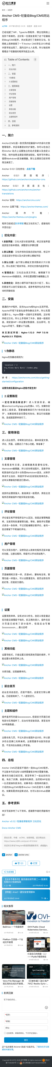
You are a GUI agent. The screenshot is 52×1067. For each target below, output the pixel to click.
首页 (3, 10)
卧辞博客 (19, 223)
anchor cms (23, 855)
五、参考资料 (13, 125)
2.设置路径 (13, 81)
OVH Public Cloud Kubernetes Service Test (37, 928)
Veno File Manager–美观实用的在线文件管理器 (13, 982)
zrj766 (4, 26)
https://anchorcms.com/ (28, 200)
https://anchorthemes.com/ (34, 206)
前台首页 (12, 113)
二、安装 (12, 74)
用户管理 (12, 98)
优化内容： (13, 69)
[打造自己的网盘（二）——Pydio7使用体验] (38, 944)
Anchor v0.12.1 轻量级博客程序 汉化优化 (21, 821)
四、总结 (12, 121)
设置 (10, 105)
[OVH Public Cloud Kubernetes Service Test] (38, 917)
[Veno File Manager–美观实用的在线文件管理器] (13, 971)
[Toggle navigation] (48, 3)
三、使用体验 (13, 86)
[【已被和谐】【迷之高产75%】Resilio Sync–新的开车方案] (38, 971)
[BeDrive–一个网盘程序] (13, 917)
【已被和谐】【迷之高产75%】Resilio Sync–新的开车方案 (38, 982)
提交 (26, 1040)
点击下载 (31, 169)
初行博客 (24, 1060)
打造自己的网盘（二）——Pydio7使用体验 (38, 955)
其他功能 (12, 109)
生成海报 (10, 872)
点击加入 (44, 845)
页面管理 (12, 101)
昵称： (8, 1015)
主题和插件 (13, 117)
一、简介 (12, 65)
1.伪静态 (12, 78)
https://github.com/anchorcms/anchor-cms (23, 179)
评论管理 (12, 94)
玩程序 (29, 26)
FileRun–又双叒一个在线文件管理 (13, 940)
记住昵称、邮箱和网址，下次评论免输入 (22, 1033)
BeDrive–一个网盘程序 (13, 927)
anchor (9, 855)
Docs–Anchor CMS (11, 828)
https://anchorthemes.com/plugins (19, 217)
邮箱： (8, 1021)
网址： (8, 1028)
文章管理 (12, 90)
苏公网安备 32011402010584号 (34, 1063)
